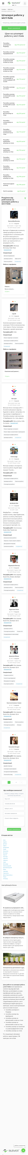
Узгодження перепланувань (11, 771)
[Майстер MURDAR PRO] (14, 497)
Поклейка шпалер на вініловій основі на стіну (9, 104)
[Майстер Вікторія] (14, 392)
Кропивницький (7, 867)
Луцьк (4, 876)
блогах (14, 885)
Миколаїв (5, 851)
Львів (4, 849)
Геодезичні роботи (8, 675)
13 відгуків (16, 749)
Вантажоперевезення (9, 255)
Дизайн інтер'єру (8, 766)
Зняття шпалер (8, 191)
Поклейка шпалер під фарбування (8, 52)
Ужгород (5, 878)
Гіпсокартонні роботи (9, 484)
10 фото (7, 376)
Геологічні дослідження (9, 678)
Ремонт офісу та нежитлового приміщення (14, 431)
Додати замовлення (14, 28)
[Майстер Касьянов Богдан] (14, 740)
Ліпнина (19, 725)
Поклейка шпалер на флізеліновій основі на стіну (8, 69)
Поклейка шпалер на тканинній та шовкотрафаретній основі (9, 79)
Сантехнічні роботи (8, 546)
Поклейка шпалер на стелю (8, 88)
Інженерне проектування (10, 769)
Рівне (4, 869)
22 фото (7, 291)
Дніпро (5, 843)
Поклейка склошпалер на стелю (8, 122)
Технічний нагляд (8, 774)
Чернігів (5, 858)
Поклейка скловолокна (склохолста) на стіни (8, 132)
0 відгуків (16, 223)
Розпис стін (20, 631)
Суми (4, 862)
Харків (5, 842)
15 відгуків (16, 658)
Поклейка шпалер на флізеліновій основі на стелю (8, 60)
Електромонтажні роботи (10, 538)
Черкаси (5, 860)
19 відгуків (16, 612)
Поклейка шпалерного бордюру (7, 44)
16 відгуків (16, 705)
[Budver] (14, 3)
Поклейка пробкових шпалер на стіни (8, 150)
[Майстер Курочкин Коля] (14, 603)
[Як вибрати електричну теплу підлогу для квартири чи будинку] (14, 929)
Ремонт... (7, 286)
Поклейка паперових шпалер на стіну (8, 167)
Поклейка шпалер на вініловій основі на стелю (9, 95)
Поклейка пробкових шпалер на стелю (8, 141)
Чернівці (5, 871)
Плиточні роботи (8, 261)
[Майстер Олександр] (14, 450)
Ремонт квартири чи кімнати (11, 337)
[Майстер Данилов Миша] (14, 649)
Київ (4, 840)
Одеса (4, 845)
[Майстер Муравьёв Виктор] (14, 559)
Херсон (5, 855)
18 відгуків (16, 568)
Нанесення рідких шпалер (8, 184)
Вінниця (5, 853)
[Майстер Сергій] (14, 307)
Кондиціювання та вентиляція (11, 634)
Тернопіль (6, 873)
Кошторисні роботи (9, 684)
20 (16, 782)
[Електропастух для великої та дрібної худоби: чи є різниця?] (14, 959)
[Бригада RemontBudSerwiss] (14, 214)
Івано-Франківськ (7, 875)
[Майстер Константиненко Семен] (14, 696)
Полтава (5, 856)
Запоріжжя (6, 847)
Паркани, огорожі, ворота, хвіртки (12, 540)
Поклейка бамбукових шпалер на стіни (8, 176)
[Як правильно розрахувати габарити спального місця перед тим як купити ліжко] (14, 897)
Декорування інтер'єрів (9, 543)
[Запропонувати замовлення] (15, 209)
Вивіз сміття (18, 258)
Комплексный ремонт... (12, 371)
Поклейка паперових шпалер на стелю (8, 159)
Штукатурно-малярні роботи (11, 340)
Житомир (5, 864)
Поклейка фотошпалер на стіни (8, 113)
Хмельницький (7, 866)
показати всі (7, 250)
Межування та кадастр (9, 681)
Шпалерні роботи (8, 258)
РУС (15, 5)
